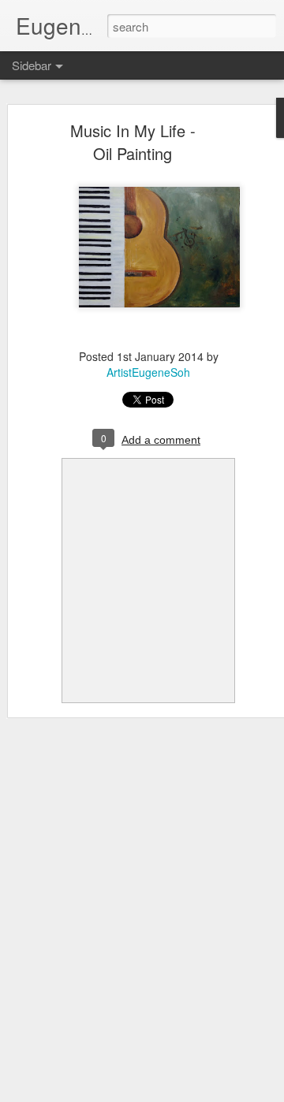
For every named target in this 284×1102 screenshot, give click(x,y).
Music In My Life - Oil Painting (133, 142)
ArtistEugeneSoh (148, 372)
